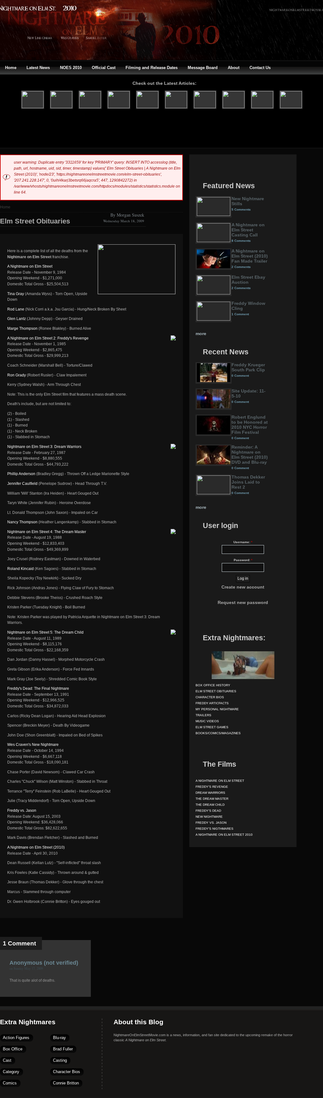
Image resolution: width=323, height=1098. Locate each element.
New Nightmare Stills (248, 201)
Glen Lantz (16, 319)
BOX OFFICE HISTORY (213, 685)
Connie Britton (66, 1083)
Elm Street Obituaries (35, 221)
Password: (243, 560)
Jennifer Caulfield (22, 483)
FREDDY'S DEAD (208, 810)
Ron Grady (16, 375)
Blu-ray (59, 1037)
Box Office (12, 1049)
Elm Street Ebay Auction (248, 280)
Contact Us (260, 67)
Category (11, 1071)
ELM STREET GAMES (212, 727)
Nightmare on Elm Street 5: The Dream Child (45, 632)
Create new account (242, 587)
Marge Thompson (22, 328)
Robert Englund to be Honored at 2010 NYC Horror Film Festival (250, 425)
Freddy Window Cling (248, 306)
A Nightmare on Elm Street (29, 266)
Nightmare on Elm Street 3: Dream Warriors (44, 446)
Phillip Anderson (21, 474)
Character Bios (66, 1071)
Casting (60, 1060)
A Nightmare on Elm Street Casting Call (248, 229)
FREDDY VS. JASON (211, 822)
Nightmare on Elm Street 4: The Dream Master (46, 532)
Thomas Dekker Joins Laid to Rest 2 (248, 482)
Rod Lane (15, 309)
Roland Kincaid (20, 568)
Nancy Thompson (22, 522)
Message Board (203, 67)
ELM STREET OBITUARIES (216, 691)
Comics (10, 1083)
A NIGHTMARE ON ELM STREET (220, 780)
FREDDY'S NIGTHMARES (214, 828)
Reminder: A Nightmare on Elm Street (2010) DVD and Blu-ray (250, 454)
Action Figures (16, 1037)
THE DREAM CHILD (210, 804)
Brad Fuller (63, 1049)
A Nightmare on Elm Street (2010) (36, 847)
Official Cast (103, 67)
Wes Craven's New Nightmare (33, 744)
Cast (7, 1060)
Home (10, 67)
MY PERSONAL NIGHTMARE (217, 709)
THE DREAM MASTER (212, 798)
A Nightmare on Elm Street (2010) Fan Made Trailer (250, 256)
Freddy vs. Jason (21, 810)
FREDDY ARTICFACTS (212, 703)
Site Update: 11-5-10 (249, 393)
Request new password (243, 602)
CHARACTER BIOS (210, 697)
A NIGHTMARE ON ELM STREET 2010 (224, 834)
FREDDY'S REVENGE (212, 786)
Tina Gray (15, 294)
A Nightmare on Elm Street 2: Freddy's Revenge (48, 338)
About (233, 67)
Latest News (38, 67)
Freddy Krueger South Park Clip (248, 367)
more (201, 333)
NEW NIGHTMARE (209, 816)
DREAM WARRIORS (210, 792)
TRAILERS (203, 715)
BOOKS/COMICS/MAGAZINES (218, 733)
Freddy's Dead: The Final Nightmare (38, 688)
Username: (242, 542)
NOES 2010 (71, 67)
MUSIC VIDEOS (207, 721)
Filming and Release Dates (152, 67)
